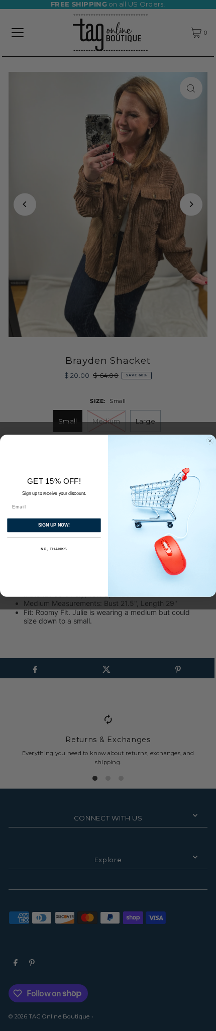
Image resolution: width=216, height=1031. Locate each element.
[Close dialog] (209, 440)
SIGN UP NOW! (54, 525)
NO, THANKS (54, 549)
